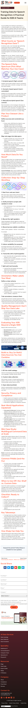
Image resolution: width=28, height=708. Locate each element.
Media (2, 670)
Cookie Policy (24, 703)
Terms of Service (17, 604)
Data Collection (4, 639)
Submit (14, 607)
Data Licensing (4, 637)
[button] (5, 567)
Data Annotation (5, 641)
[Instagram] (14, 698)
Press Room (4, 684)
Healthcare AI (4, 648)
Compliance (4, 682)
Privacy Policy (12, 604)
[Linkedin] (1, 698)
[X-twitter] (4, 698)
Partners (3, 686)
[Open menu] (25, 2)
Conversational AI (5, 650)
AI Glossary (3, 673)
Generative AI (4, 655)
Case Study (3, 666)
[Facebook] (6, 698)
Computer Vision (5, 653)
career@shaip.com (5, 695)
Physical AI (3, 657)
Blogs (2, 664)
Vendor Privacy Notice (14, 703)
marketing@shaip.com (6, 693)
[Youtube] (9, 698)
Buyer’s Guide (4, 668)
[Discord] (11, 698)
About (2, 679)
